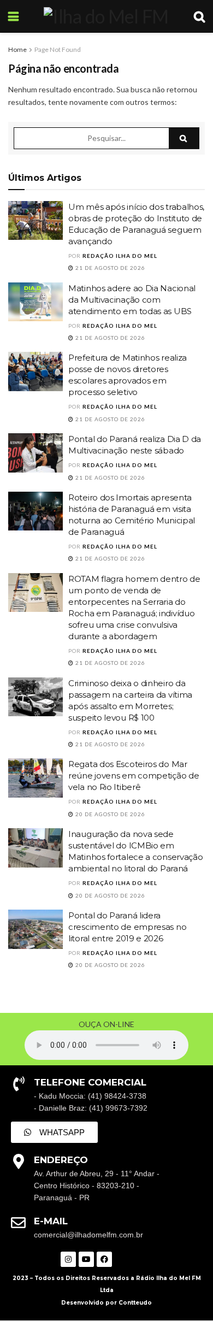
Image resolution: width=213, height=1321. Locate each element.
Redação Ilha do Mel (119, 255)
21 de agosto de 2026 (109, 267)
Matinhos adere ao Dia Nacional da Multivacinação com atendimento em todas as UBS (132, 299)
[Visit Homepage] (106, 16)
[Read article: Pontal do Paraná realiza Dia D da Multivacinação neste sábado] (35, 453)
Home (17, 49)
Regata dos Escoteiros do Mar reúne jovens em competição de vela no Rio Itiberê (133, 775)
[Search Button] (199, 16)
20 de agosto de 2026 (109, 814)
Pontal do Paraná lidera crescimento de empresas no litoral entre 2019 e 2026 (127, 926)
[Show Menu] (13, 16)
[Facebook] (104, 1259)
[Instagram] (68, 1259)
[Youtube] (86, 1259)
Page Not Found (57, 49)
